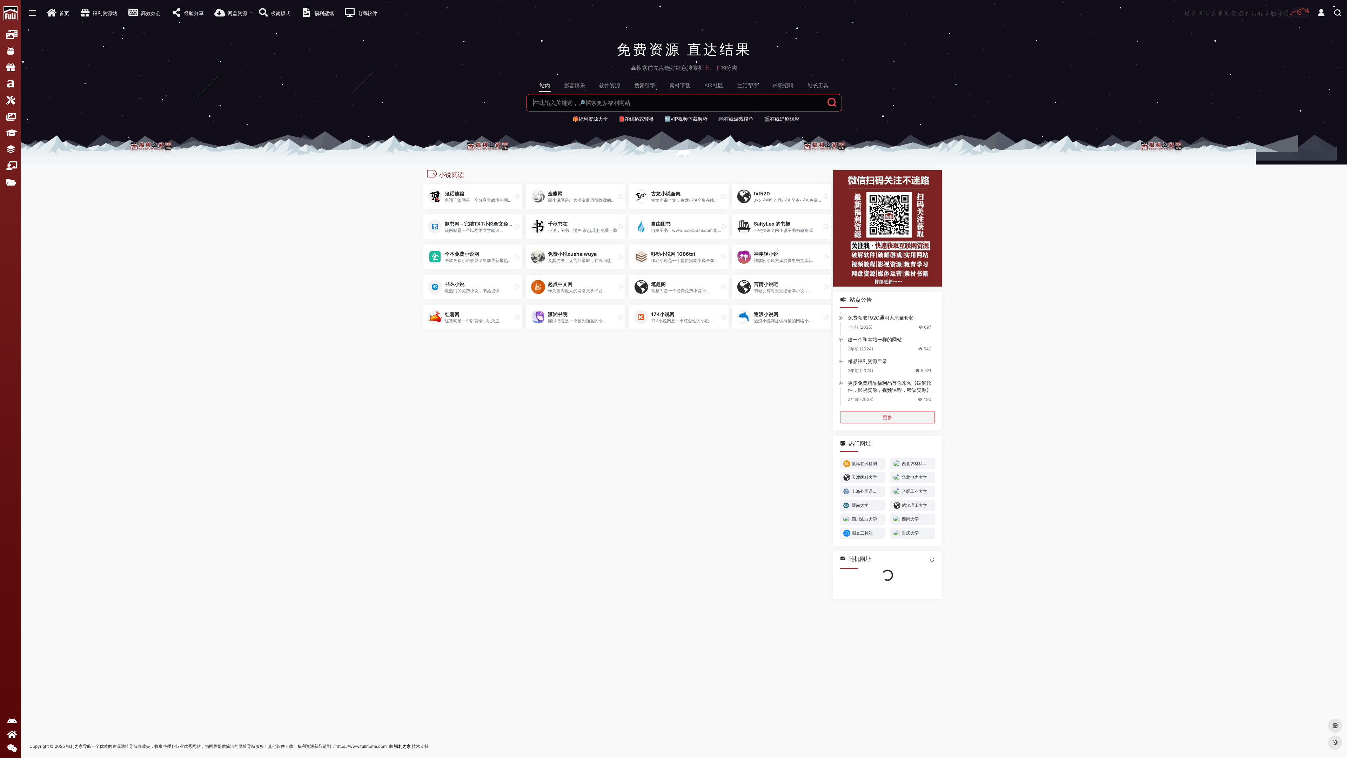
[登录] (1321, 13)
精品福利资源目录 (867, 361)
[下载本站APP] (10, 721)
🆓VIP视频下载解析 (686, 119)
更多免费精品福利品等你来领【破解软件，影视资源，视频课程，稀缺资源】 (889, 386)
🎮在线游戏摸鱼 (735, 119)
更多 (887, 417)
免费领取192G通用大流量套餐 (881, 317)
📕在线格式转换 (636, 119)
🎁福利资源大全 (590, 119)
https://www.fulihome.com (361, 746)
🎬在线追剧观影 (781, 119)
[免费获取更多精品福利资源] (10, 734)
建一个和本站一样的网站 (875, 339)
